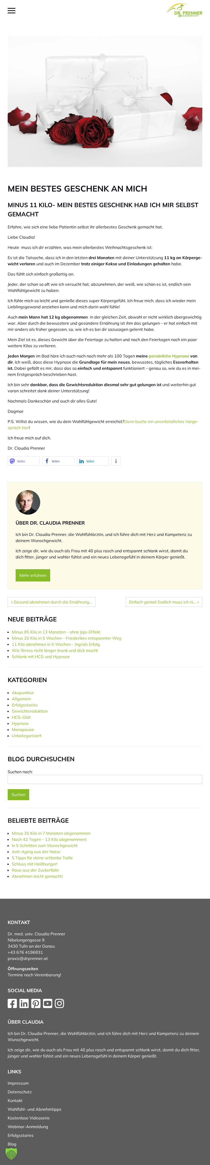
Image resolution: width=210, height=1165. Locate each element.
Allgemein (21, 698)
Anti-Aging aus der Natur (36, 851)
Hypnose (20, 723)
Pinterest (35, 1003)
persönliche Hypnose (169, 355)
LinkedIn (24, 1003)
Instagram (59, 1003)
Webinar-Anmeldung (28, 1126)
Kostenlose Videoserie (29, 1117)
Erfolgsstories (25, 704)
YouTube (47, 1003)
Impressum (18, 1083)
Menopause (23, 729)
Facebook (12, 1003)
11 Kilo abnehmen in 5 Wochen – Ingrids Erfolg (56, 644)
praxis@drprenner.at (28, 958)
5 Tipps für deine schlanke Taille (42, 857)
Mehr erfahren (32, 575)
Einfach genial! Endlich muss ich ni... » (164, 602)
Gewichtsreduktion (30, 711)
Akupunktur (23, 692)
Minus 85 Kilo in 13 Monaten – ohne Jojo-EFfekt (56, 631)
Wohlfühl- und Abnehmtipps (34, 1109)
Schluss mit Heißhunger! (35, 863)
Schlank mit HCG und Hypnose (41, 656)
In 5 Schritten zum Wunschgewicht (45, 845)
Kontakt (15, 1100)
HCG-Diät (21, 717)
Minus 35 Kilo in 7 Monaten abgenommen (51, 833)
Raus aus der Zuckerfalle (35, 870)
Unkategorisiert (26, 735)
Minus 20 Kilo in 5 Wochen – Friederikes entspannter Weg (66, 638)
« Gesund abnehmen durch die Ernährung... (51, 602)
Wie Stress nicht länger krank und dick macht (55, 650)
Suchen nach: (20, 771)
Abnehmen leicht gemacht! (37, 876)
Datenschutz (20, 1091)
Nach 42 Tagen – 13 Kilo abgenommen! (49, 839)
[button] (24, 461)
